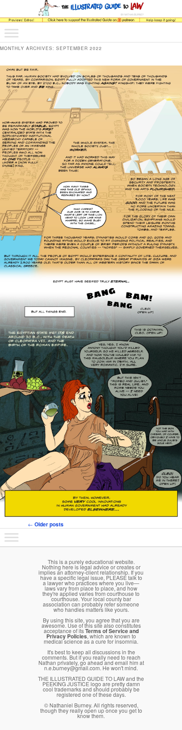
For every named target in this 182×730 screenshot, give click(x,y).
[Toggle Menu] (11, 33)
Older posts (46, 524)
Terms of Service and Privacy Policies (92, 633)
